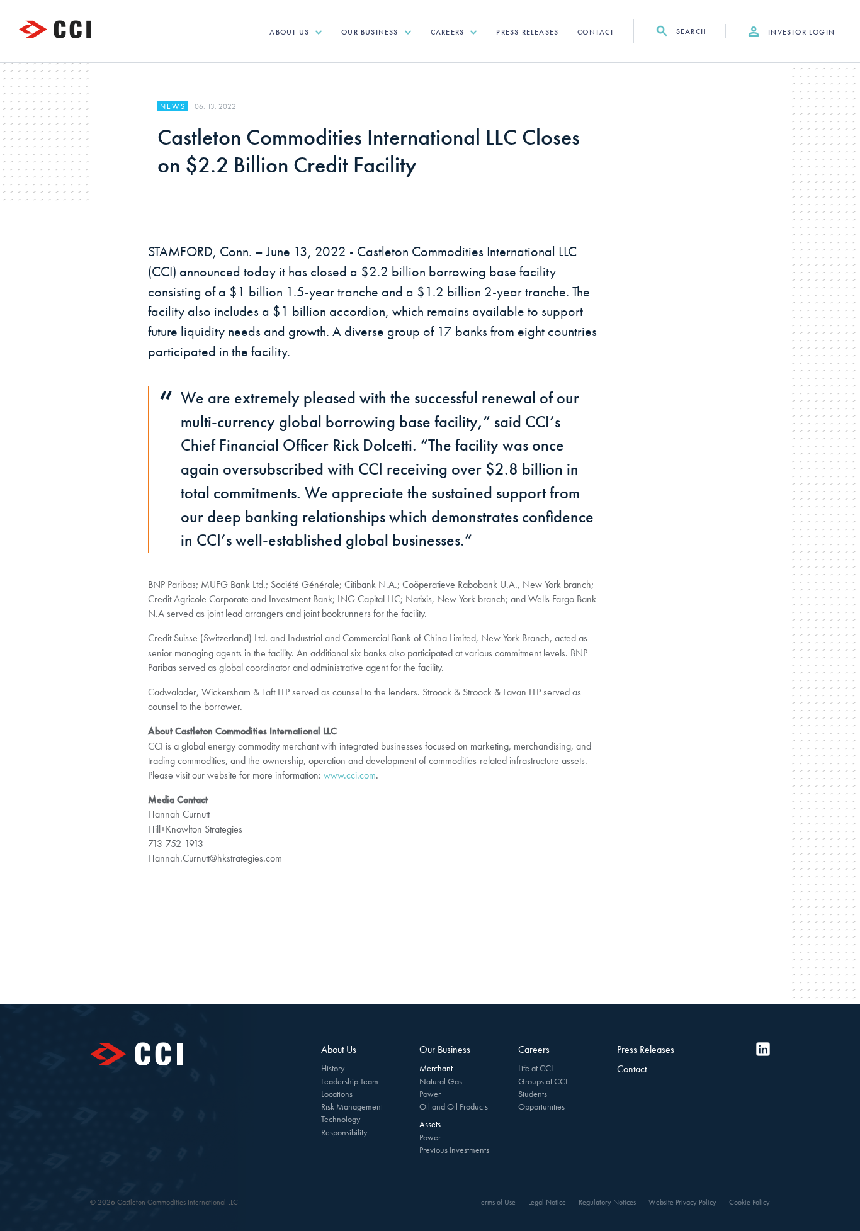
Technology (340, 1119)
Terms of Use (497, 1202)
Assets (430, 1124)
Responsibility (344, 1132)
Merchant (436, 1068)
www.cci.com (350, 775)
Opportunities (541, 1106)
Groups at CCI (542, 1081)
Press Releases (527, 32)
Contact (595, 32)
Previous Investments (454, 1149)
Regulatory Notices (607, 1202)
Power (430, 1093)
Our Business (371, 32)
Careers (449, 32)
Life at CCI (535, 1068)
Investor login (800, 32)
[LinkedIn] (763, 1049)
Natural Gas (440, 1081)
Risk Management (352, 1106)
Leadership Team (349, 1081)
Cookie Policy (749, 1202)
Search (690, 31)
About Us (290, 32)
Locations (337, 1093)
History (332, 1068)
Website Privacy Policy (682, 1202)
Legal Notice (547, 1202)
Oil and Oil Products (453, 1106)
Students (532, 1093)
